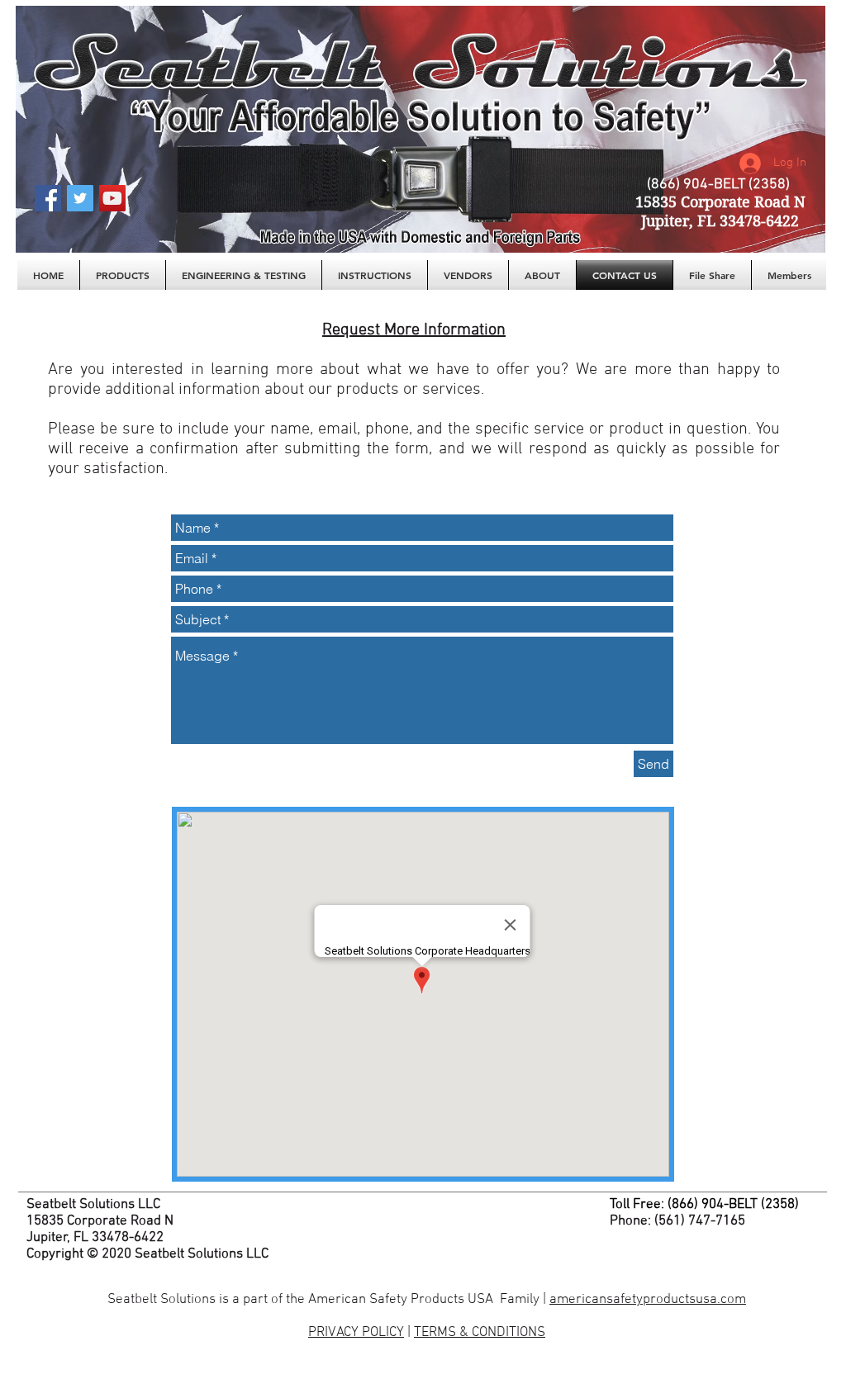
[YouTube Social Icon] (112, 198)
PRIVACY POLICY (356, 1333)
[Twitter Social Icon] (80, 198)
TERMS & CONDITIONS (479, 1333)
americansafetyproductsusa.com (647, 1299)
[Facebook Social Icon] (48, 198)
